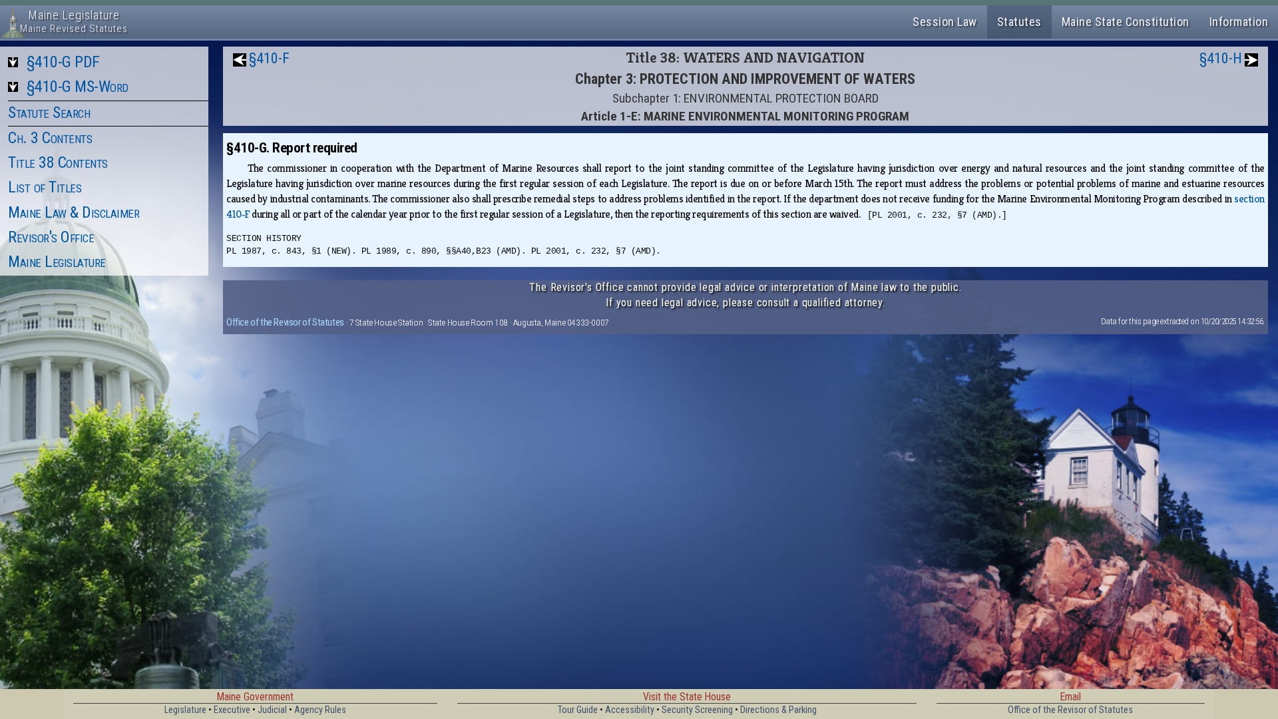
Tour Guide (578, 710)
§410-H (1220, 58)
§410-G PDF (63, 62)
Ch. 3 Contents (50, 137)
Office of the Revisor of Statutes (285, 322)
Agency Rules (320, 710)
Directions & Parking (778, 710)
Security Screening (697, 710)
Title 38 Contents (58, 162)
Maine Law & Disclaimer (73, 212)
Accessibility (629, 710)
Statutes (1019, 22)
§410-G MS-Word (77, 86)
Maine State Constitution (1125, 22)
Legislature (185, 710)
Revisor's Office (51, 237)
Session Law (945, 22)
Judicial (272, 710)
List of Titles (44, 187)
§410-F (269, 58)
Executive (232, 710)
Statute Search (49, 112)
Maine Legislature (57, 261)
